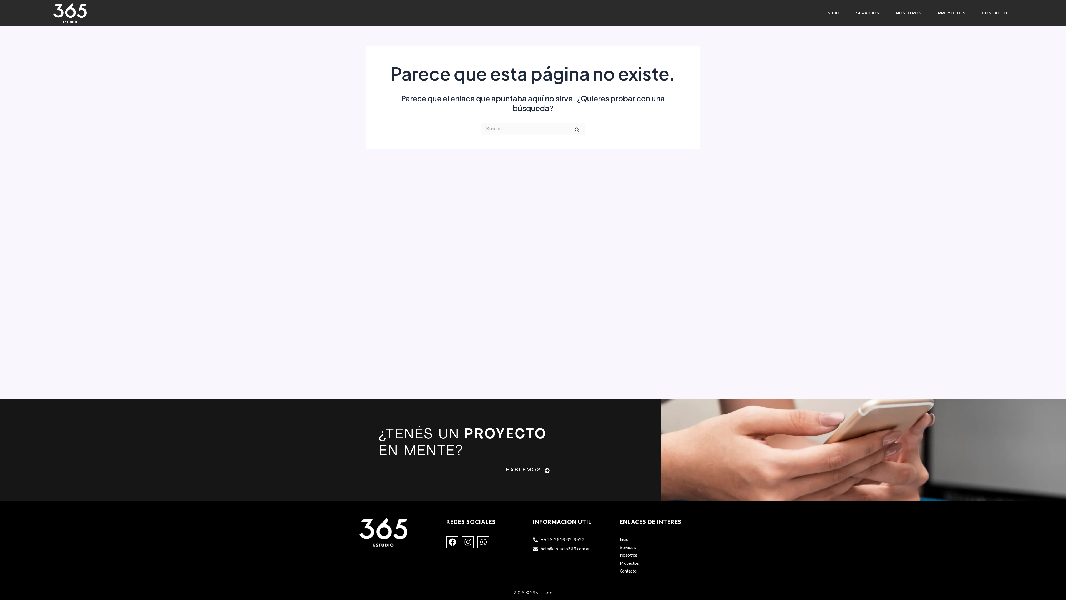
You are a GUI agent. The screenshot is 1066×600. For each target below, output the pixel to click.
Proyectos (952, 13)
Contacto (994, 13)
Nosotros (908, 13)
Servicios (867, 13)
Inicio (832, 13)
